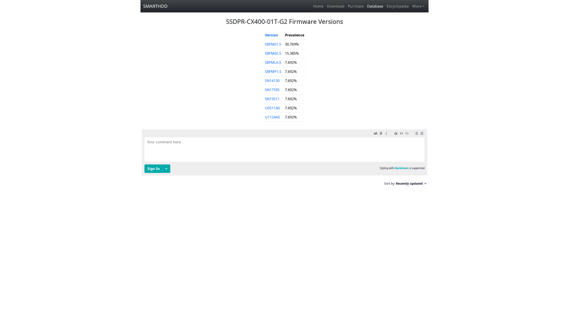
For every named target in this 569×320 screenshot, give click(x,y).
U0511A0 (272, 108)
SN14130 (272, 80)
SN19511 (272, 98)
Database (375, 6)
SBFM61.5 (273, 44)
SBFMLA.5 (273, 62)
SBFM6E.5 (273, 53)
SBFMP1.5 (273, 71)
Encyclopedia (398, 6)
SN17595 (272, 89)
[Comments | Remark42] (284, 159)
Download (335, 6)
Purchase (356, 6)
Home (318, 6)
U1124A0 (272, 117)
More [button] (416, 6)
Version (271, 35)
